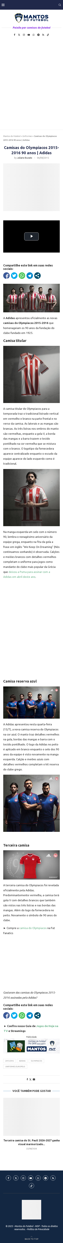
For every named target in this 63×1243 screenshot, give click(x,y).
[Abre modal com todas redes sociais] (37, 275)
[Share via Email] (34, 1079)
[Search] (59, 5)
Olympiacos (36, 1061)
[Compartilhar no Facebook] (6, 275)
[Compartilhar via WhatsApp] (22, 275)
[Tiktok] (48, 35)
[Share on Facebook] (27, 1079)
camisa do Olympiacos (33, 928)
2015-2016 (9, 1061)
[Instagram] (24, 35)
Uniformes (27, 136)
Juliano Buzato (24, 157)
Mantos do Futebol (12, 136)
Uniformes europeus (15, 1067)
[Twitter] (19, 35)
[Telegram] (38, 35)
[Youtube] (29, 35)
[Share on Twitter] (30, 1079)
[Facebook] (14, 35)
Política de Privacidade (38, 1229)
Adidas (22, 1061)
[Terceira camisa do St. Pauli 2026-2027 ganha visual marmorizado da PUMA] (31, 1117)
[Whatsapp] (34, 35)
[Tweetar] (14, 275)
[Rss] (43, 35)
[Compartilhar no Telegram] (29, 275)
